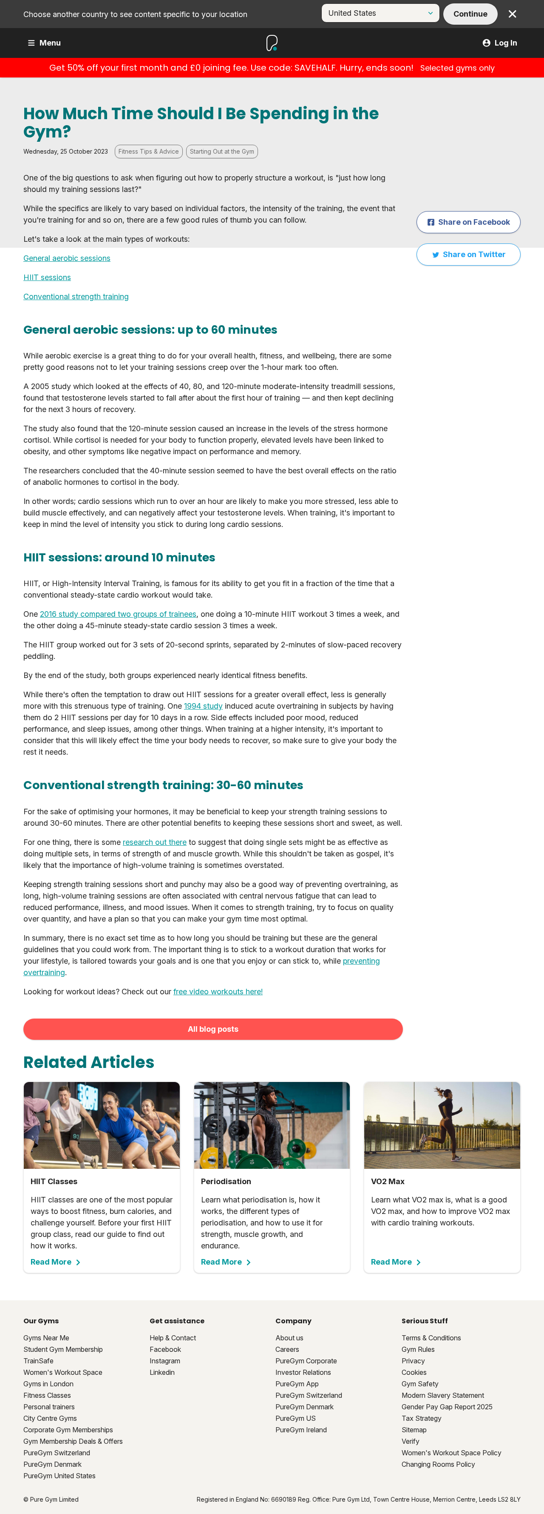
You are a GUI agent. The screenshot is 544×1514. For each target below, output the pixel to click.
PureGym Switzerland (56, 1452)
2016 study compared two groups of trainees (118, 614)
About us (289, 1338)
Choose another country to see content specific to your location (135, 14)
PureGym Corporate (306, 1361)
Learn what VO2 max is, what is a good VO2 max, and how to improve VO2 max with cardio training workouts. (440, 1221)
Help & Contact (173, 1338)
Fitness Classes (47, 1395)
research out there (155, 842)
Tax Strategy (422, 1418)
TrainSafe (38, 1361)
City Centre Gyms (50, 1418)
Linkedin (162, 1372)
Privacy (413, 1361)
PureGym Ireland (301, 1429)
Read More (51, 1262)
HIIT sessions (47, 277)
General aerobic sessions (66, 258)
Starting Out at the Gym (222, 151)
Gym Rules (418, 1349)
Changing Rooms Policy (438, 1464)
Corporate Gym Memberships (68, 1429)
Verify (410, 1441)
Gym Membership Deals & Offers (73, 1441)
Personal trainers (49, 1406)
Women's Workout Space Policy (452, 1452)
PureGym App (297, 1383)
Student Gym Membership (63, 1349)
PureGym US (295, 1418)
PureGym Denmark (52, 1464)
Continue (470, 13)
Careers (287, 1349)
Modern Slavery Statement (443, 1395)
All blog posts (213, 1029)
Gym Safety (420, 1383)
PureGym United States (59, 1475)
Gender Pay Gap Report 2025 (447, 1406)
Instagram (165, 1361)
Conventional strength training (76, 296)
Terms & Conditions (431, 1338)
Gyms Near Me (46, 1338)
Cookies (414, 1372)
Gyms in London (48, 1383)
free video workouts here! (218, 991)
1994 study (203, 705)
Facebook (165, 1349)
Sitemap (414, 1429)
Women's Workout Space (62, 1372)
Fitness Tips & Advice (149, 151)
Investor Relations (303, 1372)
